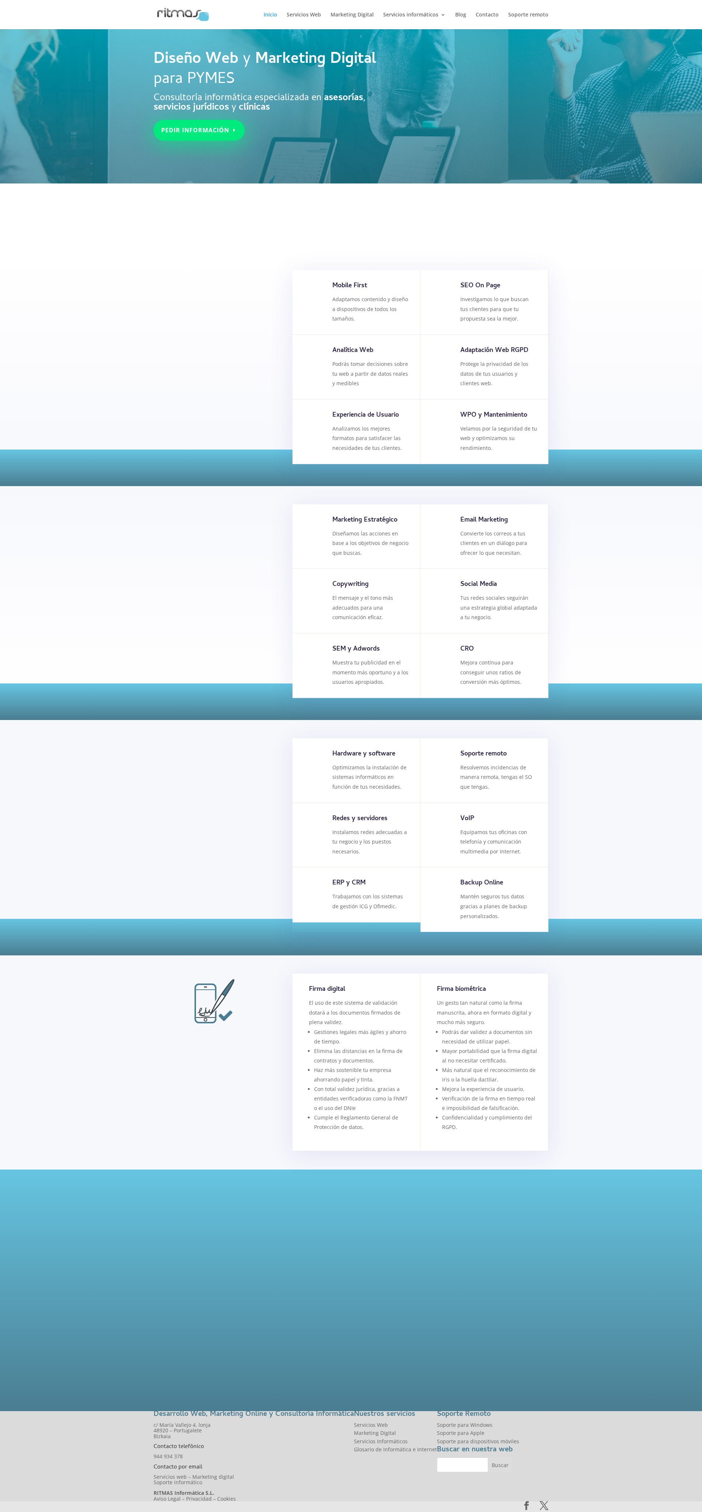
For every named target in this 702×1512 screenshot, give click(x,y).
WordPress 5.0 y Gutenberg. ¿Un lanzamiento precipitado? (432, 1294)
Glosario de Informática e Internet (395, 1449)
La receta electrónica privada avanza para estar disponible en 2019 (244, 1335)
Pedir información (195, 130)
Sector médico (171, 1361)
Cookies (226, 1498)
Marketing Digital (352, 15)
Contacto (487, 15)
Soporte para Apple (460, 1432)
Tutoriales (374, 1223)
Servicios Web (304, 15)
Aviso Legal (167, 1498)
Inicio (270, 15)
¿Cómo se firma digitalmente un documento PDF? (431, 1205)
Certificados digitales (201, 1122)
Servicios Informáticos (203, 909)
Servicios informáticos (410, 15)
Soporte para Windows (464, 1424)
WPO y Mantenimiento (493, 415)
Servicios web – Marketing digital (194, 1476)
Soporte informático (178, 1482)
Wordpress (375, 1312)
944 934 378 (168, 1456)
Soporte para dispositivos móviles (478, 1441)
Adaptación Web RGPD (494, 350)
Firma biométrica (461, 989)
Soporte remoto (528, 15)
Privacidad (199, 1498)
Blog (460, 15)
